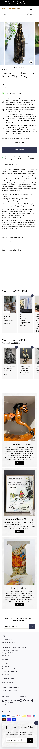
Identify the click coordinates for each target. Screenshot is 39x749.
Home (3, 69)
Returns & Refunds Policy (10, 650)
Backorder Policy (7, 640)
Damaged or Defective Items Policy (13, 645)
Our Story (5, 663)
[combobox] (19, 14)
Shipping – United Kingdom (10, 687)
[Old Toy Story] (19, 562)
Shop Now (19, 463)
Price (4, 84)
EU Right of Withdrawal (9, 653)
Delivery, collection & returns (12, 237)
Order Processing (7, 682)
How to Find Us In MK (8, 669)
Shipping (12, 138)
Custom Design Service (9, 671)
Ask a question (7, 242)
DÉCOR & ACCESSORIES (15, 341)
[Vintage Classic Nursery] (19, 493)
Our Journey (5, 666)
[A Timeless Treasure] (19, 418)
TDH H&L (21, 291)
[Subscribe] (30, 740)
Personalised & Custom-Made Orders (14, 647)
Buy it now (19, 150)
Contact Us (5, 674)
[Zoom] (31, 62)
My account (5, 655)
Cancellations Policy (8, 642)
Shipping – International (9, 690)
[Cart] (31, 9)
